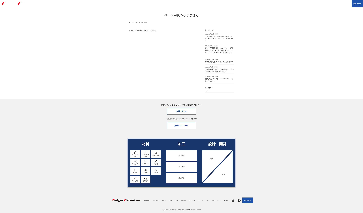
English (226, 200)
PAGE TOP (353, 205)
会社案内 (183, 200)
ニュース (200, 200)
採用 (207, 200)
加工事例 (181, 178)
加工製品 (181, 155)
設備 (177, 200)
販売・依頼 (156, 200)
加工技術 (181, 166)
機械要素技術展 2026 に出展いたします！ (219, 62)
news (217, 34)
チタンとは (192, 200)
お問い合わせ (181, 111)
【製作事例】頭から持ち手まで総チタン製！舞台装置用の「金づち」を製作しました (219, 39)
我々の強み (146, 200)
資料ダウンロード (181, 125)
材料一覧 (164, 200)
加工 (171, 200)
